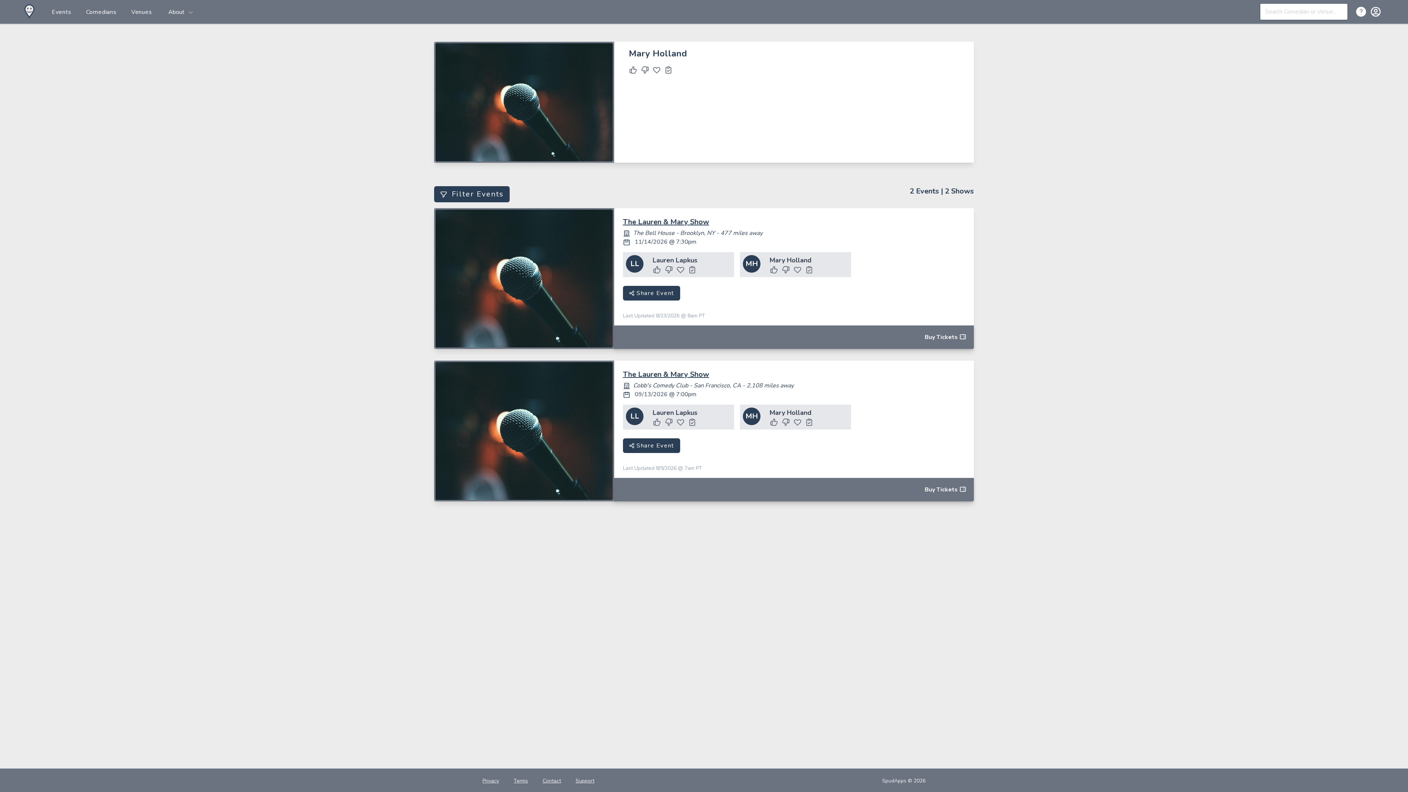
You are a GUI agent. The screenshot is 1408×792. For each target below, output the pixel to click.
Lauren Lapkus (675, 260)
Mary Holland (790, 260)
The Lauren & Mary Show (666, 222)
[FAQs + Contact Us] (1362, 11)
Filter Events (478, 194)
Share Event (654, 293)
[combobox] (1304, 12)
